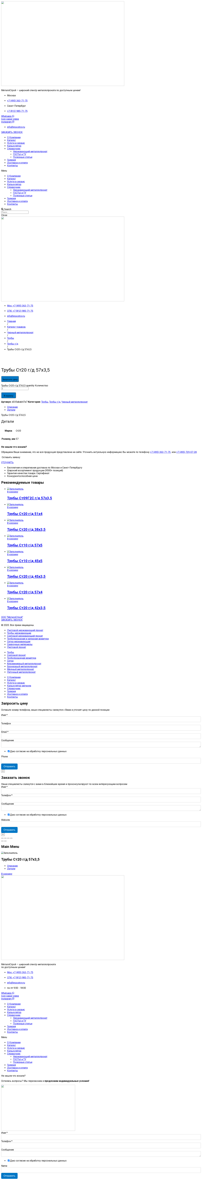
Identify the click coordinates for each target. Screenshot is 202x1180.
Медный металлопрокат (20, 669)
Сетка (10, 660)
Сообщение (7, 740)
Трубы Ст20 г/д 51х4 (24, 514)
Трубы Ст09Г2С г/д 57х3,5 (29, 498)
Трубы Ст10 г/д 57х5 (24, 545)
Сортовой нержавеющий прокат (25, 636)
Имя (4, 715)
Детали (11, 409)
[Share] (5, 838)
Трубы (44, 401)
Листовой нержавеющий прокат (25, 630)
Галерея (11, 160)
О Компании (14, 137)
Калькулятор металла (19, 685)
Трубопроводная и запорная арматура (28, 638)
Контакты (12, 165)
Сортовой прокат (16, 655)
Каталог (11, 140)
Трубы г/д (54, 401)
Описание (12, 407)
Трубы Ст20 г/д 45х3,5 (26, 576)
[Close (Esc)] (2, 838)
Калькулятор (14, 145)
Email (4, 732)
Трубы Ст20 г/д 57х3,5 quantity (17, 385)
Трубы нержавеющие (19, 633)
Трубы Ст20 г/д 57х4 (24, 592)
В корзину (8, 396)
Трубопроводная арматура (21, 658)
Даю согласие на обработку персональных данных (38, 751)
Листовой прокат (16, 647)
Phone (4, 756)
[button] (12, 132)
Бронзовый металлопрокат (22, 666)
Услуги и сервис (16, 143)
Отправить (9, 766)
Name (4, 1165)
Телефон (6, 723)
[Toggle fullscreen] (8, 838)
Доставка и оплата (17, 162)
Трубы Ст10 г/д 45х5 (24, 561)
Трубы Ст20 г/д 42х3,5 (26, 608)
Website (5, 820)
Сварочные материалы (20, 644)
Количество (41, 385)
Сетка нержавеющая (18, 641)
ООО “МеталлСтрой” (12, 617)
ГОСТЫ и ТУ (19, 154)
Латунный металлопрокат (21, 672)
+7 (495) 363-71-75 (160, 452)
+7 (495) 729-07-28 (186, 452)
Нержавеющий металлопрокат (30, 151)
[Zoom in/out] (11, 838)
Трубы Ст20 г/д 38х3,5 (26, 529)
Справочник (13, 148)
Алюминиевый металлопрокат (24, 663)
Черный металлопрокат (74, 401)
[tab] (104, 407)
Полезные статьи (22, 157)
